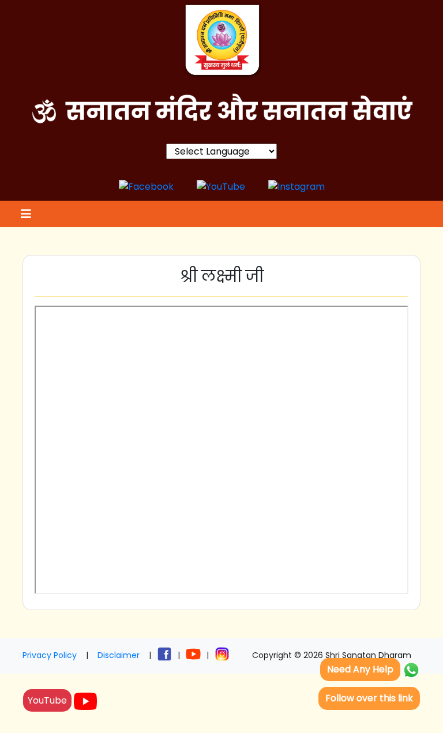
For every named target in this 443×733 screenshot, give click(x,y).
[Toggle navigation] (24, 214)
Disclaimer (118, 655)
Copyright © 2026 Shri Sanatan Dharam (331, 655)
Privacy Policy (49, 655)
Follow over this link (369, 698)
